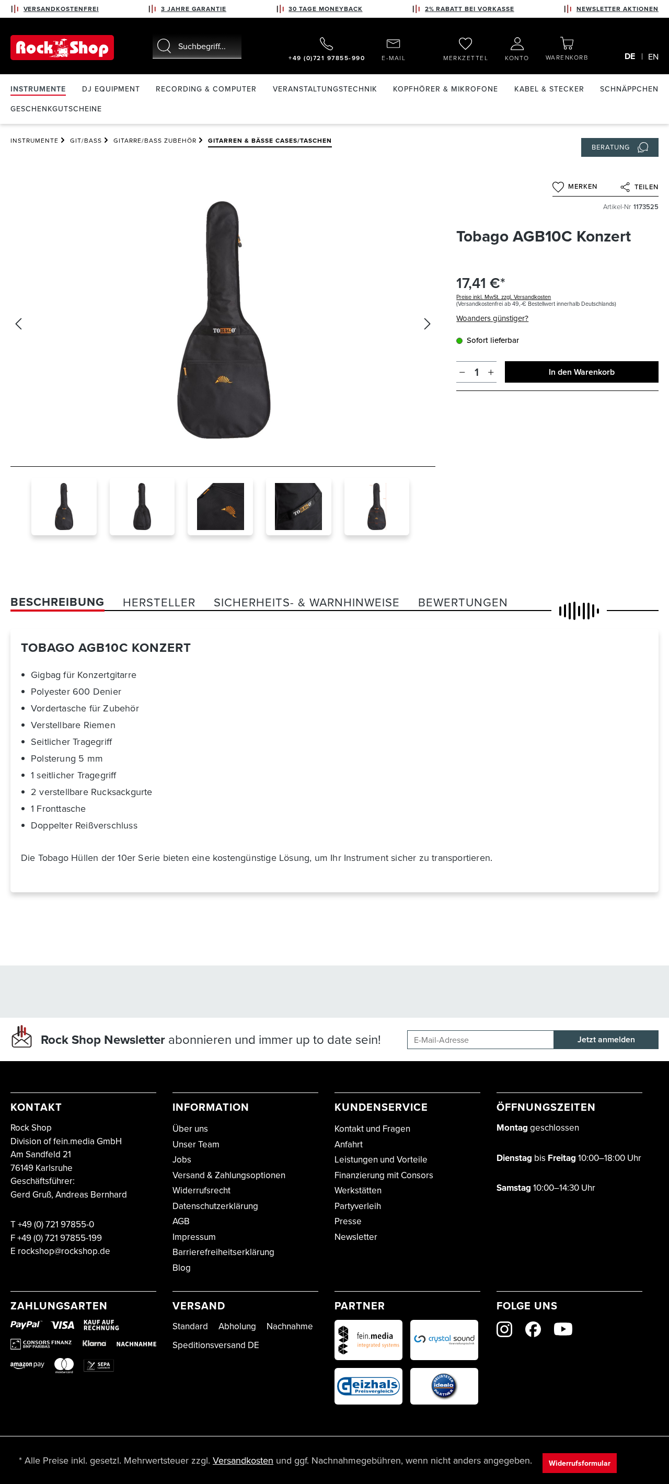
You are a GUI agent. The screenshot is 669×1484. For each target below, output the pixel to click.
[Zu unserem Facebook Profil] (533, 1329)
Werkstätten (358, 1190)
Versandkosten (243, 1460)
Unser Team (196, 1144)
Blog (181, 1267)
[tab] (57, 602)
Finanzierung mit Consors (383, 1175)
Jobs (181, 1159)
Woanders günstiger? (492, 318)
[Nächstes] (427, 324)
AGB (181, 1221)
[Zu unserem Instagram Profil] (504, 1329)
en (653, 56)
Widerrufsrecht (201, 1190)
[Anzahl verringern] (462, 372)
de (630, 56)
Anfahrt (348, 1144)
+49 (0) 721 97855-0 (56, 1224)
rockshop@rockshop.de (64, 1251)
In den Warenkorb (582, 372)
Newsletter (355, 1236)
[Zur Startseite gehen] (62, 47)
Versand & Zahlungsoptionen (228, 1175)
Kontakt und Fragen (372, 1128)
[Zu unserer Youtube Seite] (563, 1329)
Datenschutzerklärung (215, 1206)
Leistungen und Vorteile (381, 1159)
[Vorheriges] (18, 324)
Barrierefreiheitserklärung (223, 1252)
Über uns (190, 1128)
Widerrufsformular (579, 1463)
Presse (348, 1221)
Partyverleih (357, 1206)
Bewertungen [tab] (463, 602)
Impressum (194, 1236)
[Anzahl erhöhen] (491, 372)
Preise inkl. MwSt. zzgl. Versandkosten (503, 297)
